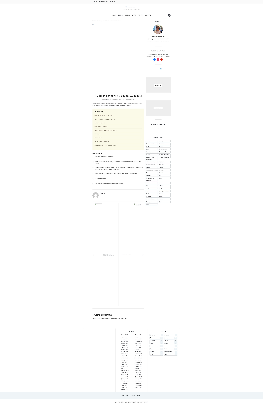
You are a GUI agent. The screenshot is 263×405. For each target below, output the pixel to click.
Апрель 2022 (124, 374)
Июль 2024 (138, 351)
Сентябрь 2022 (125, 370)
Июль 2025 (138, 343)
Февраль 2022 (124, 377)
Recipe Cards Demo (103, 1)
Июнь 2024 (124, 353)
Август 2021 (138, 381)
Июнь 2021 (138, 383)
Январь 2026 (138, 339)
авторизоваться (122, 318)
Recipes (133, 395)
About (95, 1)
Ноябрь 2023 (124, 358)
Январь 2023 (124, 366)
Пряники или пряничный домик (108, 254)
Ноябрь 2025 (138, 341)
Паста (134, 15)
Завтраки (148, 15)
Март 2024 (125, 356)
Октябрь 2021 (138, 379)
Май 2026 (124, 337)
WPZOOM (146, 402)
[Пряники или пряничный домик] (98, 255)
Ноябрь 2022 (124, 368)
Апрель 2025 (124, 347)
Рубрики (140, 15)
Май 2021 (124, 385)
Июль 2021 (124, 383)
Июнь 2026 (138, 335)
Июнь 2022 (125, 372)
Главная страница (97, 21)
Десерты (120, 15)
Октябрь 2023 (138, 358)
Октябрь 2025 (124, 343)
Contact (112, 1)
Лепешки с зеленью (127, 255)
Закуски (127, 15)
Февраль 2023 (138, 364)
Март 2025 (138, 347)
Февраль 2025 (124, 349)
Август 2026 (124, 335)
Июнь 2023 (138, 360)
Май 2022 (138, 372)
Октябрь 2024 (138, 349)
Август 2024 (124, 351)
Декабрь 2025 (124, 341)
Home (113, 15)
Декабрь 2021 (124, 379)
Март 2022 (138, 374)
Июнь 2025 (125, 345)
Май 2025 (138, 345)
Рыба (132, 99)
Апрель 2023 (138, 362)
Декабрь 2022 (138, 366)
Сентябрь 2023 (125, 360)
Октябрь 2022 (138, 368)
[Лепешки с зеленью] (137, 255)
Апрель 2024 (138, 353)
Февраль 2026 (124, 339)
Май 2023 (124, 362)
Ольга (108, 99)
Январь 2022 (138, 377)
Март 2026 (138, 337)
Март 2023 (124, 364)
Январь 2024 (138, 356)
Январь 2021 (124, 389)
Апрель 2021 (138, 385)
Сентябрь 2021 (124, 381)
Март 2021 (124, 387)
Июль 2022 (138, 370)
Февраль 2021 (138, 387)
